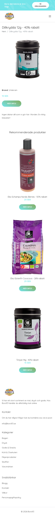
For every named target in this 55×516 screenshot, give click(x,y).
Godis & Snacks (9, 447)
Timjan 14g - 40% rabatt (27, 360)
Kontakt (5, 488)
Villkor (4, 493)
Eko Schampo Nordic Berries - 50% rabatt (27, 197)
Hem (4, 31)
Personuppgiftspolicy (11, 497)
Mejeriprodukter (9, 457)
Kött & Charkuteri (9, 452)
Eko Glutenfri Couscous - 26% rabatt (27, 278)
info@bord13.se (9, 423)
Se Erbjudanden (40, 5)
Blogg (4, 483)
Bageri (5, 438)
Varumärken (7, 466)
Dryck (4, 443)
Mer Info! (11, 103)
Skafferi (5, 462)
